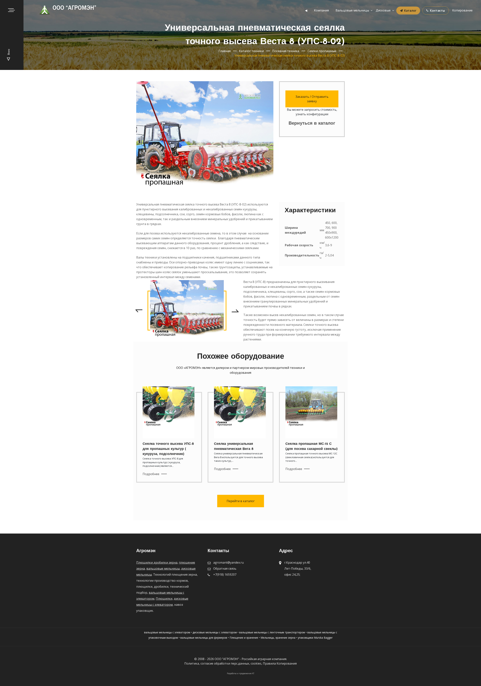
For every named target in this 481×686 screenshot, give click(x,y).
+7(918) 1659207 (224, 574)
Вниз (9, 52)
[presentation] (138, 310)
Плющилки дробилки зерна (156, 562)
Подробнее (151, 474)
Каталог (410, 10)
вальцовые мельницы (163, 568)
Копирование (462, 10)
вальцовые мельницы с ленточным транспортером (272, 632)
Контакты (437, 10)
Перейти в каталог (241, 501)
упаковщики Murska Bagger (315, 637)
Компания (321, 10)
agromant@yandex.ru (228, 562)
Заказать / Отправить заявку (312, 99)
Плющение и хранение (244, 637)
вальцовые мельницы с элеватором (167, 632)
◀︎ (306, 10)
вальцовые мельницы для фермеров (203, 637)
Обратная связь (224, 568)
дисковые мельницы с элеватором (215, 632)
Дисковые (383, 10)
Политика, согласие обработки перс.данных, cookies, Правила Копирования (240, 663)
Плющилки (164, 599)
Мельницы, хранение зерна (278, 637)
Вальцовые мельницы (352, 10)
